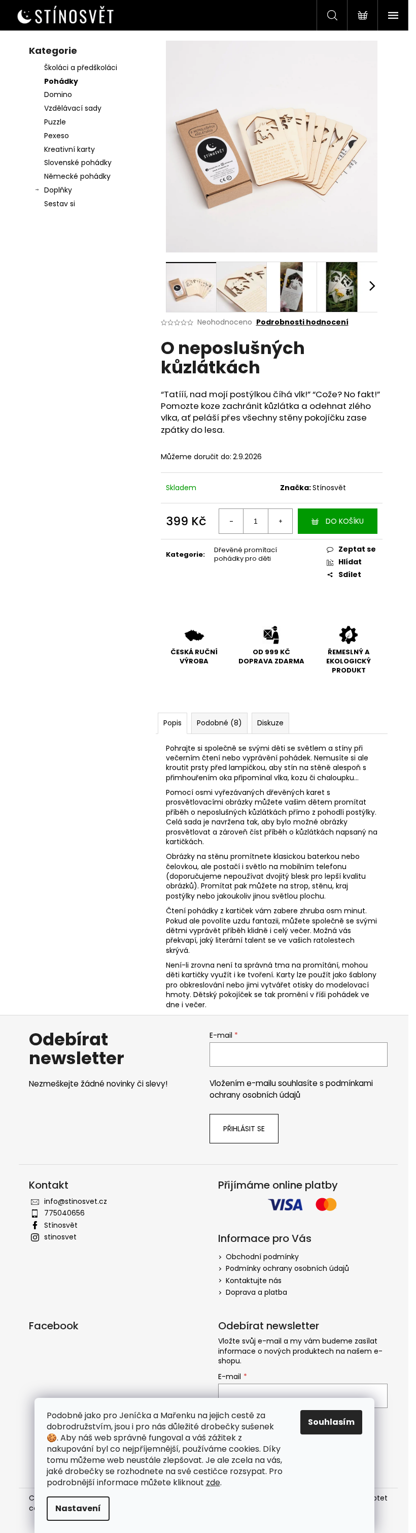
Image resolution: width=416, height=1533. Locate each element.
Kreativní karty (69, 149)
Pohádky (61, 81)
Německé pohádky (77, 176)
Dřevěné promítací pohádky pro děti (245, 554)
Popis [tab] (172, 723)
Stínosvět (329, 488)
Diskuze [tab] (270, 723)
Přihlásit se (244, 1129)
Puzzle (55, 122)
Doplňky (58, 190)
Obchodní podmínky (262, 1257)
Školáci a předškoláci (80, 67)
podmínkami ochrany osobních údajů (291, 1089)
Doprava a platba (256, 1292)
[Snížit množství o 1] (231, 521)
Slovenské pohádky (78, 162)
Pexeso (56, 136)
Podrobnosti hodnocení (302, 322)
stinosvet (60, 1237)
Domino (58, 94)
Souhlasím (331, 1422)
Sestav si (59, 204)
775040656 (64, 1213)
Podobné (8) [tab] (219, 723)
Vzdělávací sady (72, 108)
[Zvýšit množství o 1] (280, 521)
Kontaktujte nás (254, 1280)
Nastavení (78, 1508)
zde (213, 1482)
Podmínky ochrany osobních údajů (287, 1268)
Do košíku (345, 521)
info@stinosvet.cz (75, 1201)
